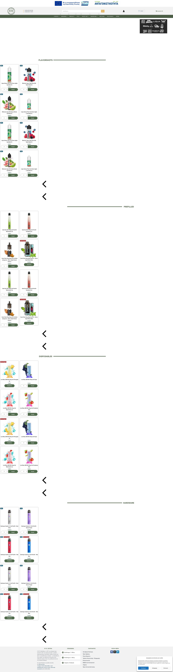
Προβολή (10, 264)
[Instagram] (114, 651)
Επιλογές (166, 668)
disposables (47, 665)
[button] (93, 38)
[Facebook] (111, 651)
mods (42, 665)
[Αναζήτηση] (102, 11)
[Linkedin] (117, 651)
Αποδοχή (143, 668)
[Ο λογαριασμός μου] (124, 11)
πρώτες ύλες (47, 667)
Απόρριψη (154, 668)
